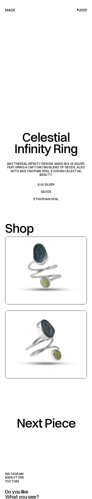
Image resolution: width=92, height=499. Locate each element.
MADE (10, 10)
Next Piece (46, 423)
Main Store (14, 477)
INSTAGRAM (14, 474)
